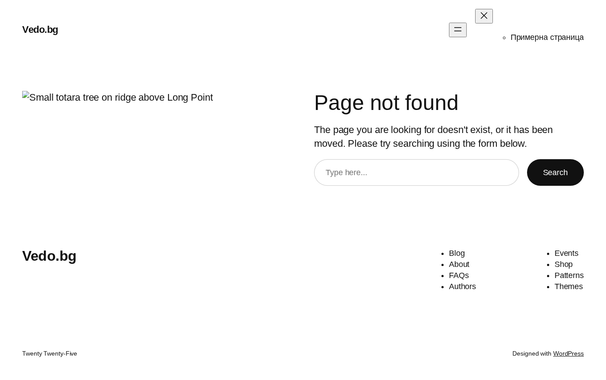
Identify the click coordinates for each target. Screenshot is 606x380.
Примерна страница (547, 37)
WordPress (568, 353)
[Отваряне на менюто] (458, 30)
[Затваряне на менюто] (484, 16)
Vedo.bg (40, 29)
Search (555, 172)
